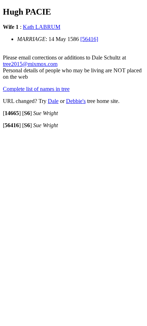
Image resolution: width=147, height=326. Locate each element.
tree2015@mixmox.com (30, 64)
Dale (53, 101)
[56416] (89, 39)
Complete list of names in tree (36, 89)
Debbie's (76, 101)
